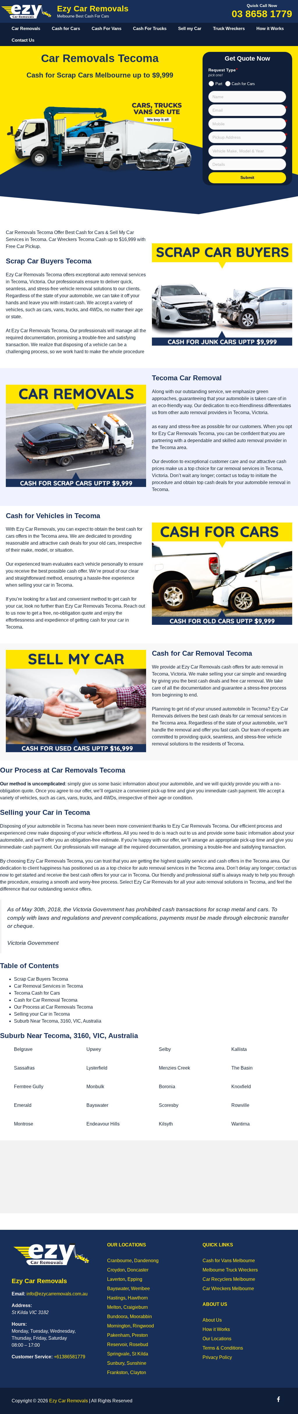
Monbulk (95, 1086)
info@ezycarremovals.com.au (57, 1293)
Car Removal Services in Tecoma (48, 986)
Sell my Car (189, 28)
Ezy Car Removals (93, 8)
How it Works (270, 28)
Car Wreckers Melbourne (228, 1288)
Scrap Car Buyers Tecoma (41, 979)
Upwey (93, 1049)
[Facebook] (278, 1400)
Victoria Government (32, 943)
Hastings (116, 1297)
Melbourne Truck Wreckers (230, 1269)
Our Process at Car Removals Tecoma (53, 1007)
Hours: (19, 1324)
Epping (134, 1279)
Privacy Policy (217, 1357)
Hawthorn (138, 1297)
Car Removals (26, 28)
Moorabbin (141, 1316)
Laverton (116, 1279)
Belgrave (23, 1049)
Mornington (118, 1325)
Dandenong (146, 1260)
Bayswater (97, 1105)
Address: (22, 1305)
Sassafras (24, 1067)
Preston (140, 1335)
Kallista (239, 1049)
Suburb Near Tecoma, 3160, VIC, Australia (57, 1021)
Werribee (140, 1288)
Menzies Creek (174, 1067)
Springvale (118, 1353)
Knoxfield (241, 1086)
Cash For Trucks (149, 28)
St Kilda (140, 1353)
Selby (165, 1049)
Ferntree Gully (28, 1086)
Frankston (117, 1372)
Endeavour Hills (103, 1123)
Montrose (23, 1123)
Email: (18, 1293)
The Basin (242, 1067)
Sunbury (115, 1363)
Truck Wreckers (229, 28)
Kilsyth (166, 1123)
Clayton (138, 1372)
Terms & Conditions (223, 1348)
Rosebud (138, 1344)
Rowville (240, 1105)
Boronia (167, 1086)
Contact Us (23, 40)
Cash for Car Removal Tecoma (45, 1000)
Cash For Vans (106, 28)
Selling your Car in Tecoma (42, 1014)
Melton (114, 1307)
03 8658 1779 (262, 13)
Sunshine (136, 1363)
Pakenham (118, 1335)
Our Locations (217, 1338)
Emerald (22, 1105)
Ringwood (143, 1325)
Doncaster (137, 1269)
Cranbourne (119, 1260)
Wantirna (240, 1123)
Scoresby (168, 1105)
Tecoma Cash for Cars (37, 993)
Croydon (116, 1269)
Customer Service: (32, 1356)
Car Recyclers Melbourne (229, 1279)
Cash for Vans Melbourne (229, 1260)
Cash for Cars (66, 28)
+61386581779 (69, 1356)
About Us (212, 1320)
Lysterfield (96, 1067)
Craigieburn (135, 1307)
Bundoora (117, 1316)
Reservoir (117, 1344)
